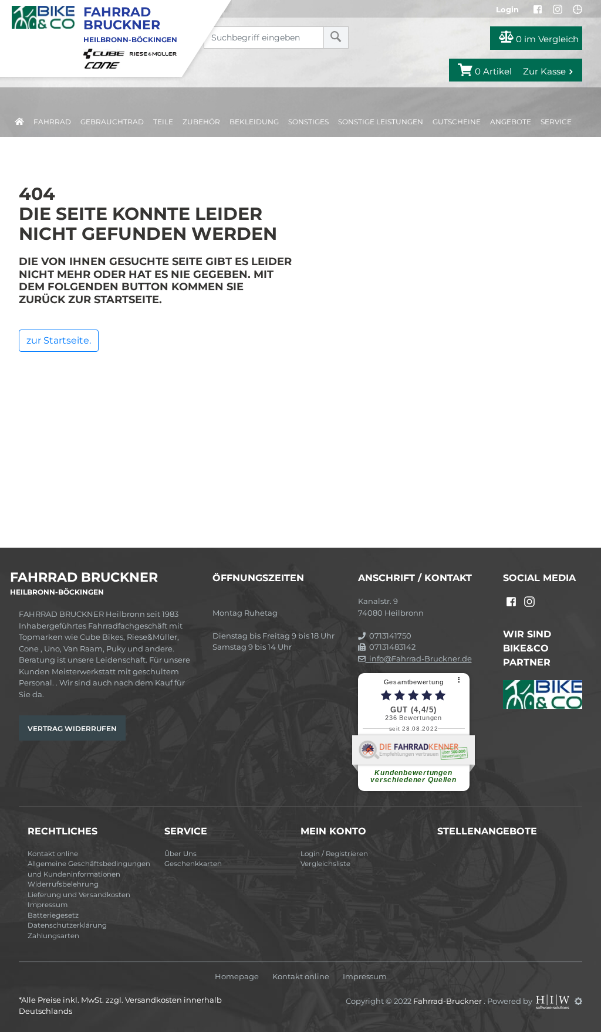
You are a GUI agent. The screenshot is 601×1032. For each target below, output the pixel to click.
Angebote (510, 121)
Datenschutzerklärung (67, 925)
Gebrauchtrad (112, 121)
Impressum (47, 905)
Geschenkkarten (193, 864)
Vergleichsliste (325, 864)
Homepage (237, 976)
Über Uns (180, 854)
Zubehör (201, 121)
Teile (163, 121)
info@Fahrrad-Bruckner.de (419, 658)
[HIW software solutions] (553, 1001)
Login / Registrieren (334, 854)
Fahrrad (52, 121)
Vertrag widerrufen (72, 728)
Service (556, 121)
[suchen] (336, 37)
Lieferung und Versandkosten (79, 895)
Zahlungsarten (53, 936)
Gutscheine (457, 121)
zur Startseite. (58, 340)
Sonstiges (308, 121)
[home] (19, 119)
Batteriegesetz (53, 915)
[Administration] (578, 1001)
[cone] (103, 64)
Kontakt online (53, 854)
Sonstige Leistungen (380, 121)
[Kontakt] (577, 9)
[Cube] (105, 52)
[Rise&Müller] (155, 52)
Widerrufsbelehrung (63, 884)
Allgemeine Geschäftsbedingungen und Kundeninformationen (89, 869)
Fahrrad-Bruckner (448, 1001)
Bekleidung (254, 121)
